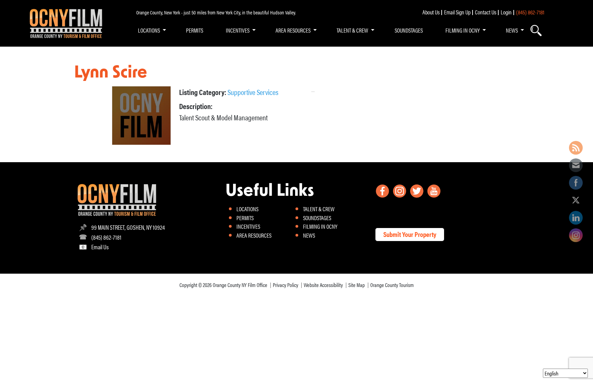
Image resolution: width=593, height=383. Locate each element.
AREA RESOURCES (293, 30)
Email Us (100, 246)
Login (506, 12)
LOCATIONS (149, 30)
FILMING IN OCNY (462, 30)
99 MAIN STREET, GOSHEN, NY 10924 (128, 227)
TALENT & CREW (352, 30)
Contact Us (485, 12)
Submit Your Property (409, 234)
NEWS (512, 30)
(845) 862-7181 (530, 12)
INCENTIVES (237, 30)
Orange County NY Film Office (240, 285)
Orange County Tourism (392, 285)
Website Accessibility (323, 285)
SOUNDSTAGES (409, 30)
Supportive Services (253, 91)
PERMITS (194, 30)
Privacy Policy (285, 285)
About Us (431, 12)
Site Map (356, 285)
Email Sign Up (457, 12)
